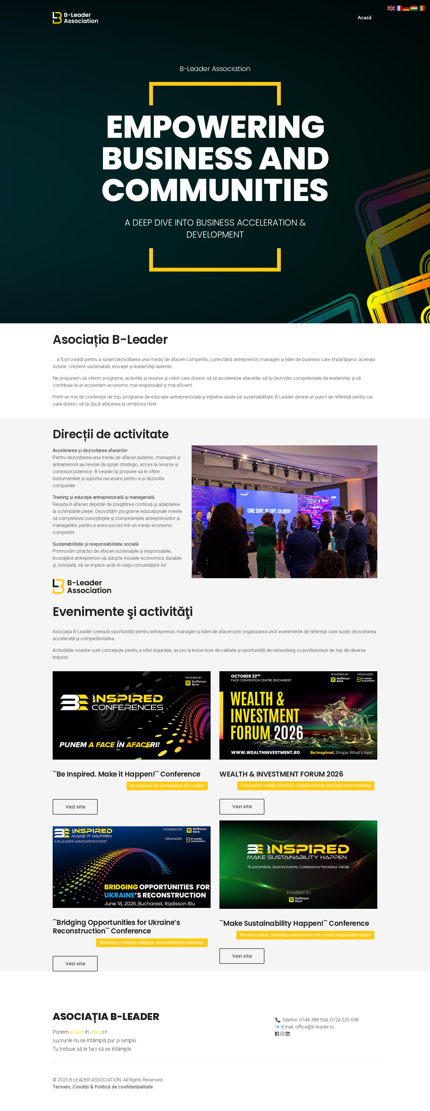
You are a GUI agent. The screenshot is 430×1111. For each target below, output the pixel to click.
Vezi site (75, 806)
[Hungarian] (414, 8)
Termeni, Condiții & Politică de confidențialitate (103, 1087)
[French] (399, 8)
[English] (391, 8)
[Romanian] (422, 8)
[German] (406, 8)
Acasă (364, 17)
